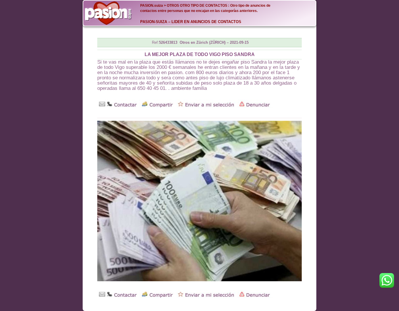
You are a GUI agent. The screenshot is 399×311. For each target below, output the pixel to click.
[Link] (108, 13)
